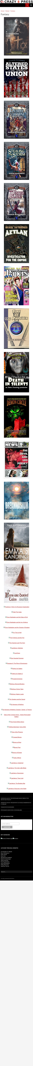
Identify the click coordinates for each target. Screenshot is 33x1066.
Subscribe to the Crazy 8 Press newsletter (14, 821)
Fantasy (13, 11)
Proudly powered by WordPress (7, 878)
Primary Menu (31, 5)
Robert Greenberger (6, 859)
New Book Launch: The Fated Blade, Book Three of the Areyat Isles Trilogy (15, 799)
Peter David (4, 854)
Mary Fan (3, 856)
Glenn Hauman (4, 860)
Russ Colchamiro (5, 853)
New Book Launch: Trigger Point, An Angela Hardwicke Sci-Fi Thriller (16, 803)
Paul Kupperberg (5, 861)
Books (7, 11)
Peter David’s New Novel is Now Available (11, 810)
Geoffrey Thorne (5, 866)
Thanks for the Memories (7, 807)
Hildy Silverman (5, 864)
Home (2, 11)
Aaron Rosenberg (5, 863)
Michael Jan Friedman (6, 857)
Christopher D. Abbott (6, 851)
